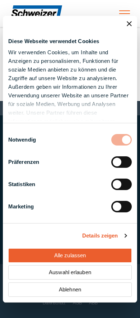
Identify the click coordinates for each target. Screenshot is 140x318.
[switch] (121, 162)
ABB (93, 303)
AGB (77, 303)
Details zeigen (100, 235)
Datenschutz (54, 303)
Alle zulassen (70, 255)
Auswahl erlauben (70, 272)
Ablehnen (70, 289)
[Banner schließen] (129, 23)
